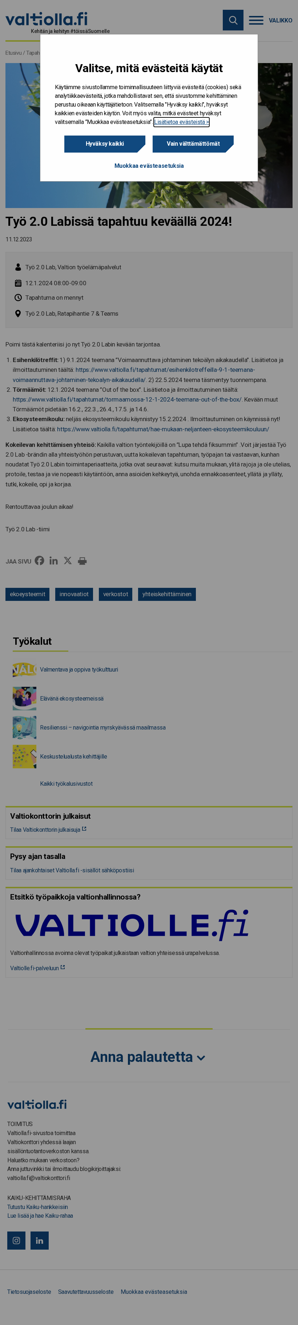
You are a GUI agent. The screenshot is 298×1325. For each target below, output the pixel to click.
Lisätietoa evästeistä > (181, 122)
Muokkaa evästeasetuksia (149, 165)
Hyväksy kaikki (105, 143)
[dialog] (149, 108)
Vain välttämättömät (193, 143)
